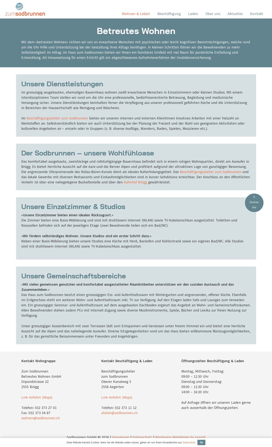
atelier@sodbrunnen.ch (119, 413)
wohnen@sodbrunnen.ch (40, 418)
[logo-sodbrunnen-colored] (25, 9)
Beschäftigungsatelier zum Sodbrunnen (57, 118)
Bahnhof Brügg (135, 182)
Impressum (120, 437)
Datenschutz (142, 437)
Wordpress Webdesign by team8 (180, 437)
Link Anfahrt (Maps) (36, 397)
